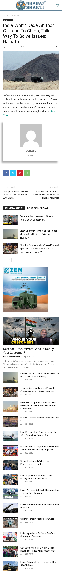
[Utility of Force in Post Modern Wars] (10, 522)
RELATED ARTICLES (14, 208)
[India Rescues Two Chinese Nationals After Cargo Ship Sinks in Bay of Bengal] (10, 436)
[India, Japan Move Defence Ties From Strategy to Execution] (10, 537)
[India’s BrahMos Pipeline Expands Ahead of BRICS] (10, 508)
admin (9, 47)
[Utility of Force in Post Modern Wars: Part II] (10, 421)
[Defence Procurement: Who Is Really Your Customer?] (10, 220)
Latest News (16, 15)
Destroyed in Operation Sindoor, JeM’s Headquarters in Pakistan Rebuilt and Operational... (38, 405)
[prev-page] (5, 260)
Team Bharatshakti (11, 356)
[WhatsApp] (27, 173)
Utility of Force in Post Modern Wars (37, 519)
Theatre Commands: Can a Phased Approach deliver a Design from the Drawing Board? (39, 249)
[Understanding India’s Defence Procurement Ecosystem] (10, 465)
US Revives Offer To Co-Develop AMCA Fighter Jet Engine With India (46, 194)
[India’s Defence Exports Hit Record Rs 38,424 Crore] (10, 566)
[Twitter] (13, 173)
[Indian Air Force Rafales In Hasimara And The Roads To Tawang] (10, 493)
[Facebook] (6, 173)
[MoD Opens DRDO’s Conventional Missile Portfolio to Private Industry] (10, 234)
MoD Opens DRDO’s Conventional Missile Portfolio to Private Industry (38, 234)
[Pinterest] (20, 173)
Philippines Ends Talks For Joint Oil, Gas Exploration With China (15, 194)
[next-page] (10, 260)
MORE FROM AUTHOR (37, 208)
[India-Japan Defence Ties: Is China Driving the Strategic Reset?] (10, 479)
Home (5, 15)
